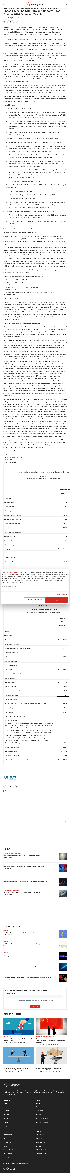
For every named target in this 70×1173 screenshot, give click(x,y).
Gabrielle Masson (7, 894)
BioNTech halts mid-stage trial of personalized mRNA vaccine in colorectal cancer (25, 881)
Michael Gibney (7, 868)
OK (57, 600)
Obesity (5, 953)
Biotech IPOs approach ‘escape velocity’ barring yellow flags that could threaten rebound (27, 966)
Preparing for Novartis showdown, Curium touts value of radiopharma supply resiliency (27, 977)
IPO (4, 964)
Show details (61, 594)
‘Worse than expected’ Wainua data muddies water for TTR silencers (21, 892)
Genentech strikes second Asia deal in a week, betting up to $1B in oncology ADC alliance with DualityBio (50, 1040)
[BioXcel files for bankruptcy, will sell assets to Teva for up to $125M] (18, 1026)
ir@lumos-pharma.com (10, 462)
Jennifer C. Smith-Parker (56, 1072)
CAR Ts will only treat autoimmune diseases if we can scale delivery (21, 944)
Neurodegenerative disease (12, 853)
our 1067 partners (12, 572)
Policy (5, 864)
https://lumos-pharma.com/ (11, 319)
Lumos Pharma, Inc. (46, 53)
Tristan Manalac (54, 1044)
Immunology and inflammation (13, 1066)
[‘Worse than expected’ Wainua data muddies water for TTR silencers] (63, 893)
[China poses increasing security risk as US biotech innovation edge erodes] (63, 868)
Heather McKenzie (7, 857)
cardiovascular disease (11, 890)
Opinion (5, 930)
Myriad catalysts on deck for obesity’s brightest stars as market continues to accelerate (27, 955)
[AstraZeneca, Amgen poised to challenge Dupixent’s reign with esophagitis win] (18, 1055)
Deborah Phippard (7, 934)
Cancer (5, 879)
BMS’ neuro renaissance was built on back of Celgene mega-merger (21, 855)
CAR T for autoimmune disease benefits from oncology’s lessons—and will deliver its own (27, 932)
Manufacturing (8, 975)
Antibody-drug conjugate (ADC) (46, 1036)
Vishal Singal (6, 945)
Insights (38, 1066)
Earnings (8, 791)
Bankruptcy (7, 1036)
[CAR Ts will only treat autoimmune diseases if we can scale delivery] (63, 945)
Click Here (49, 292)
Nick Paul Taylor (7, 979)
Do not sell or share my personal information (35, 600)
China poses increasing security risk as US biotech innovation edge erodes (23, 866)
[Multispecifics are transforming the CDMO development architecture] (51, 1055)
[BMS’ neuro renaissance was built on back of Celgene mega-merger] (63, 856)
